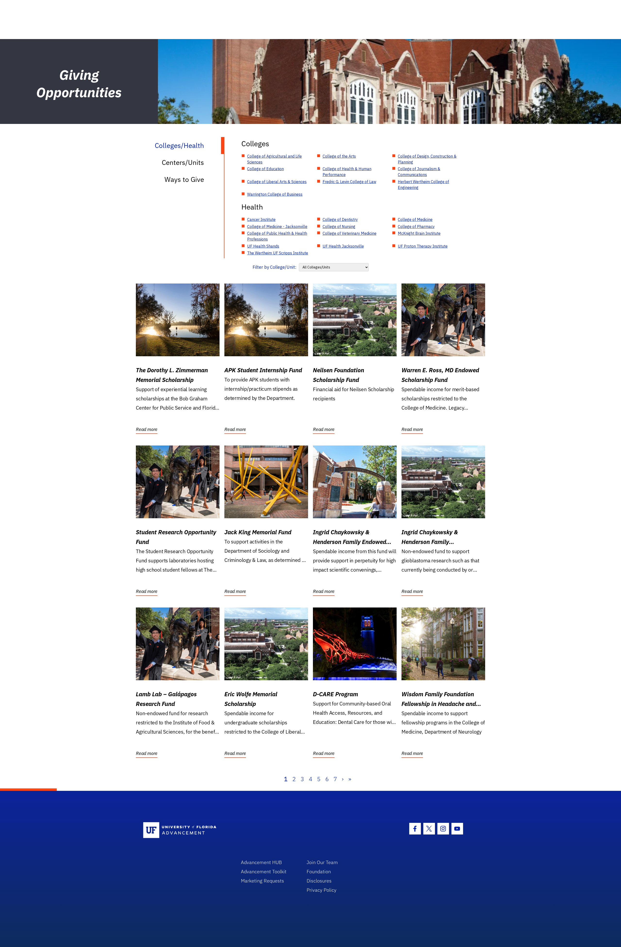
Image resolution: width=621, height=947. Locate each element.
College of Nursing (339, 226)
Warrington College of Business (274, 194)
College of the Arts (339, 156)
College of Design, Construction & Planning (427, 159)
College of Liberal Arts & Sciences (277, 181)
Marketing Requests (262, 880)
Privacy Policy (321, 890)
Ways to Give (184, 179)
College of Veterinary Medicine (349, 233)
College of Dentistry (340, 219)
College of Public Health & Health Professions (277, 236)
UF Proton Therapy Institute (423, 246)
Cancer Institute (261, 219)
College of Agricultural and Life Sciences (274, 159)
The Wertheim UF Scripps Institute (277, 253)
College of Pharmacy (416, 226)
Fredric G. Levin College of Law (349, 181)
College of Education (265, 168)
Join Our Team (322, 862)
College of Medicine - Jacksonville (277, 226)
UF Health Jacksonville (343, 246)
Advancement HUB (261, 862)
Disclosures (319, 880)
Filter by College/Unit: (274, 267)
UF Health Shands (263, 246)
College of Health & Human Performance (347, 171)
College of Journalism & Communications (419, 171)
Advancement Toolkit (263, 871)
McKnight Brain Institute (419, 233)
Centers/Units (183, 162)
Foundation (319, 871)
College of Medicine (415, 219)
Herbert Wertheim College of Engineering (423, 184)
